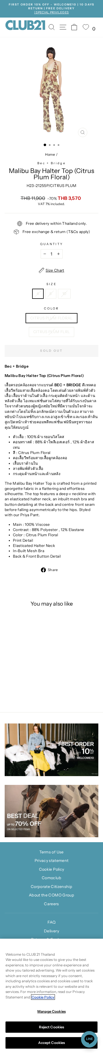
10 (64, 293)
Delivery (51, 931)
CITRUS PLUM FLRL (51, 332)
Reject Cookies (51, 1027)
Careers (51, 903)
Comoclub (51, 877)
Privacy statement (52, 860)
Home (50, 154)
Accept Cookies (51, 1042)
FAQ (51, 922)
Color (51, 308)
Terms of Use (51, 852)
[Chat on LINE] (89, 1039)
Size (51, 284)
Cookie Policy (51, 869)
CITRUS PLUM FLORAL (51, 318)
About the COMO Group (51, 895)
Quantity (51, 244)
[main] (51, 996)
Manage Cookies (51, 1011)
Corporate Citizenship (51, 886)
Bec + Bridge (51, 163)
